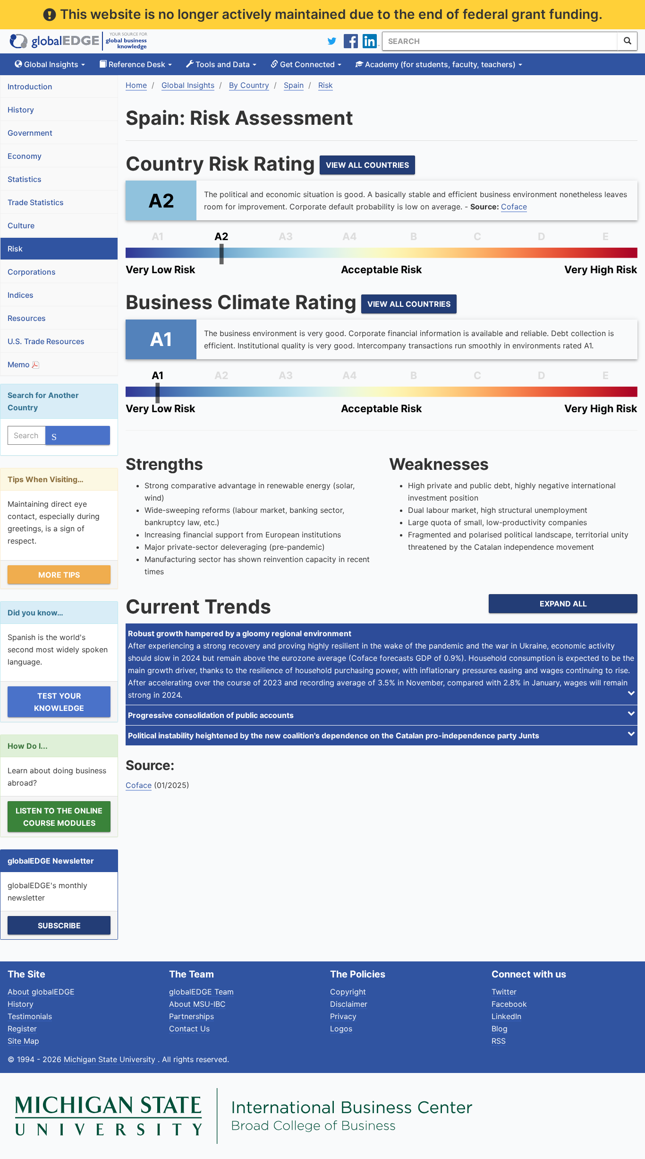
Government (30, 133)
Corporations (32, 272)
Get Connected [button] (307, 64)
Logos (341, 1028)
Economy (25, 156)
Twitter (504, 991)
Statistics (25, 179)
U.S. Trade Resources (46, 341)
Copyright (348, 991)
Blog (500, 1028)
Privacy (343, 1016)
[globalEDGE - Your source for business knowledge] (78, 41)
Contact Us (189, 1028)
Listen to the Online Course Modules (59, 817)
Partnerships (191, 1016)
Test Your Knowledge (59, 702)
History (21, 109)
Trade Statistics (36, 202)
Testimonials (30, 1016)
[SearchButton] (627, 41)
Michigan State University (111, 1059)
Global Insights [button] (51, 64)
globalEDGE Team (201, 991)
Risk (15, 248)
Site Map (23, 1041)
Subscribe (59, 925)
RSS (499, 1041)
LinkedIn (506, 1016)
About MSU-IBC (197, 1004)
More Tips (59, 575)
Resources (27, 318)
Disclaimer (348, 1004)
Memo (20, 364)
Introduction (30, 86)
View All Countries (367, 165)
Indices (21, 295)
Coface (514, 206)
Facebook (509, 1004)
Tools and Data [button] (223, 64)
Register (22, 1028)
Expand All (563, 603)
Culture (21, 225)
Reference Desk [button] (137, 64)
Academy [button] (439, 64)
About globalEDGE (41, 991)
